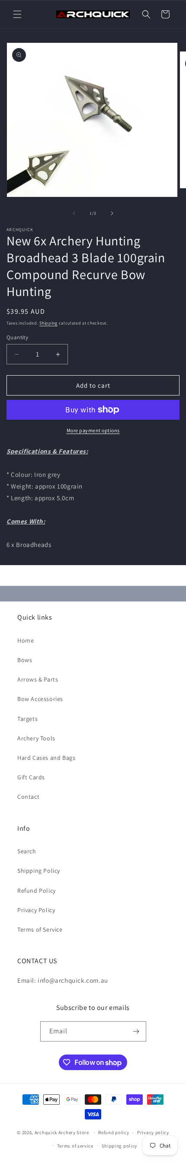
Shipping (48, 323)
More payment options (93, 430)
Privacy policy (153, 1132)
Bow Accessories (40, 699)
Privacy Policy (36, 910)
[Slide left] (73, 213)
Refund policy (113, 1132)
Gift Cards (31, 777)
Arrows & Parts (37, 679)
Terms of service (75, 1146)
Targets (27, 719)
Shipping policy (120, 1146)
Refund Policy (36, 890)
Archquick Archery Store (62, 1132)
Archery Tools (36, 738)
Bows (24, 660)
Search (26, 851)
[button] (17, 14)
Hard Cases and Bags (46, 758)
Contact (28, 797)
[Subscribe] (136, 1031)
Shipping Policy (38, 871)
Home (25, 640)
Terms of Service (40, 929)
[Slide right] (112, 213)
